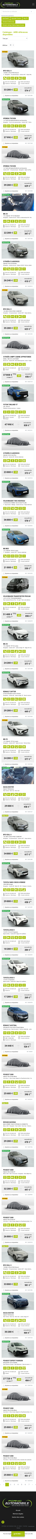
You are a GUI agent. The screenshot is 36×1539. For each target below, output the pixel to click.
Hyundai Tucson (16, 18)
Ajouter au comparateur (11, 95)
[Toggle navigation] (33, 4)
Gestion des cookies (18, 1517)
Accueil (18, 1510)
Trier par (5, 38)
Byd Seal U (6, 18)
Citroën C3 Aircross (8, 22)
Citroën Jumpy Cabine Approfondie (13, 25)
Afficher (5, 45)
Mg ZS (26, 18)
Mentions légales (18, 1514)
